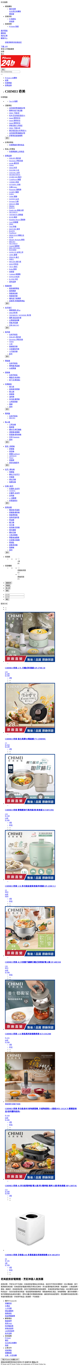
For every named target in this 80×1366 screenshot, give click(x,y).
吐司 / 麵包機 (10, 469)
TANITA (12, 491)
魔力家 (11, 387)
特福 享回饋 (13, 323)
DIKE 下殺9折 (14, 113)
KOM (11, 237)
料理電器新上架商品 (16, 151)
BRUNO (12, 242)
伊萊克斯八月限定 (15, 125)
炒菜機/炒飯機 (14, 540)
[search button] (1, 74)
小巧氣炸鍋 (13, 351)
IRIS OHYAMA (14, 248)
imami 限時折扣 (14, 118)
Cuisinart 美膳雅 (15, 274)
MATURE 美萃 (14, 229)
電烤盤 (7, 413)
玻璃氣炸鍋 (13, 346)
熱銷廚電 (8, 286)
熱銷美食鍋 (13, 293)
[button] (40, 14)
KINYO (12, 208)
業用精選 (12, 291)
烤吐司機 (12, 479)
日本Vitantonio (14, 437)
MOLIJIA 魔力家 (15, 262)
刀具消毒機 (13, 535)
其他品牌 (12, 282)
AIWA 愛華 (13, 255)
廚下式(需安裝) (14, 380)
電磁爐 (7, 361)
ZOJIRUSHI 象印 (15, 177)
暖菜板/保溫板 (14, 510)
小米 (10, 344)
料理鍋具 (8, 384)
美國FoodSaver (14, 454)
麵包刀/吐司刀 (14, 474)
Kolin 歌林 (13, 269)
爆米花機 (12, 532)
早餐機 (11, 477)
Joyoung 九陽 (14, 201)
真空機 (11, 451)
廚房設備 (8, 507)
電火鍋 (11, 392)
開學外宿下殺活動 (15, 110)
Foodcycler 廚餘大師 (16, 210)
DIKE (11, 224)
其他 (10, 407)
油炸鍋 (11, 397)
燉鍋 (10, 404)
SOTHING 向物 (14, 184)
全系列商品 (13, 334)
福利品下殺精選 (15, 298)
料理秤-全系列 (14, 489)
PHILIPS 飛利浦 (15, 158)
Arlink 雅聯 (13, 196)
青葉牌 (11, 460)
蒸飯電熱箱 (13, 515)
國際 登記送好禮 (15, 318)
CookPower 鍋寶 (15, 179)
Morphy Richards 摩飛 (16, 240)
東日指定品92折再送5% (17, 130)
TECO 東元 (13, 267)
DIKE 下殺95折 (14, 128)
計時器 (11, 495)
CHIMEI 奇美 (14, 182)
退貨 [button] (13, 42)
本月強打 (8, 308)
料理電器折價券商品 (16, 145)
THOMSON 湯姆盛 (16, 215)
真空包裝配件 (14, 463)
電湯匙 (11, 542)
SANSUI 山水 (14, 199)
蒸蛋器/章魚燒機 (15, 434)
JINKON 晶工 (14, 257)
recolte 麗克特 (14, 163)
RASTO (12, 231)
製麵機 (11, 547)
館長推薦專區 (14, 288)
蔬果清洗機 (13, 545)
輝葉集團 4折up (14, 310)
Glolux (11, 165)
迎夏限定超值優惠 (15, 135)
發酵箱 (11, 472)
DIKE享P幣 (13, 313)
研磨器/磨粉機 (14, 512)
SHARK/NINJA (14, 175)
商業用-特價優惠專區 (17, 301)
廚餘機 (7, 372)
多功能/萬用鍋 (14, 399)
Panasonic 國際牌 (15, 189)
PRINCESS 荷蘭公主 (16, 235)
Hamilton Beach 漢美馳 (17, 220)
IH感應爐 (12, 368)
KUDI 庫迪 (13, 217)
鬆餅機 (11, 427)
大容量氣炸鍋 (14, 349)
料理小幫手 (9, 486)
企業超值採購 (14, 320)
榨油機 (11, 520)
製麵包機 (12, 482)
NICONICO (13, 212)
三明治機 (12, 424)
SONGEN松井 (14, 277)
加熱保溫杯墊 (14, 517)
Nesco (11, 458)
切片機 (11, 525)
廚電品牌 (8, 156)
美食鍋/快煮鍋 (14, 389)
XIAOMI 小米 (14, 170)
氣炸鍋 (7, 332)
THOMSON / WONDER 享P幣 (20, 315)
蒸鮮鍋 (11, 394)
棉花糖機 (12, 530)
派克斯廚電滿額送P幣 (17, 108)
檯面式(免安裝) (14, 377)
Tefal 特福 (12, 226)
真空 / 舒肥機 (10, 446)
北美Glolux (13, 187)
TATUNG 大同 (14, 173)
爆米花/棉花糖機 (15, 429)
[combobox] (40, 72)
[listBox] (40, 603)
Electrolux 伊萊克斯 (16, 161)
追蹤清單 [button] (8, 42)
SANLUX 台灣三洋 (16, 252)
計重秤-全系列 (14, 493)
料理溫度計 (13, 500)
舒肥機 (11, 449)
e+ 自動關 (12, 498)
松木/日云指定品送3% (17, 115)
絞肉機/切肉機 (14, 527)
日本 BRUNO (14, 325)
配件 (10, 354)
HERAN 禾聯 (14, 204)
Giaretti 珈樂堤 (14, 246)
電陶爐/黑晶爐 (14, 366)
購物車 (3, 33)
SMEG (11, 259)
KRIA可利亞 (13, 264)
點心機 (7, 422)
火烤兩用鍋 (13, 402)
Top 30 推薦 (13, 101)
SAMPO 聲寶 (14, 192)
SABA (11, 194)
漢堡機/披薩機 (14, 432)
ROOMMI (12, 250)
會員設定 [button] (18, 42)
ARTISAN (12, 456)
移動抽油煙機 (14, 537)
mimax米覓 (13, 168)
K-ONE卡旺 (13, 279)
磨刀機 (11, 522)
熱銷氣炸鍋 (13, 296)
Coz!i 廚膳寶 (13, 222)
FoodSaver (12, 233)
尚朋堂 (11, 272)
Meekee (11, 206)
